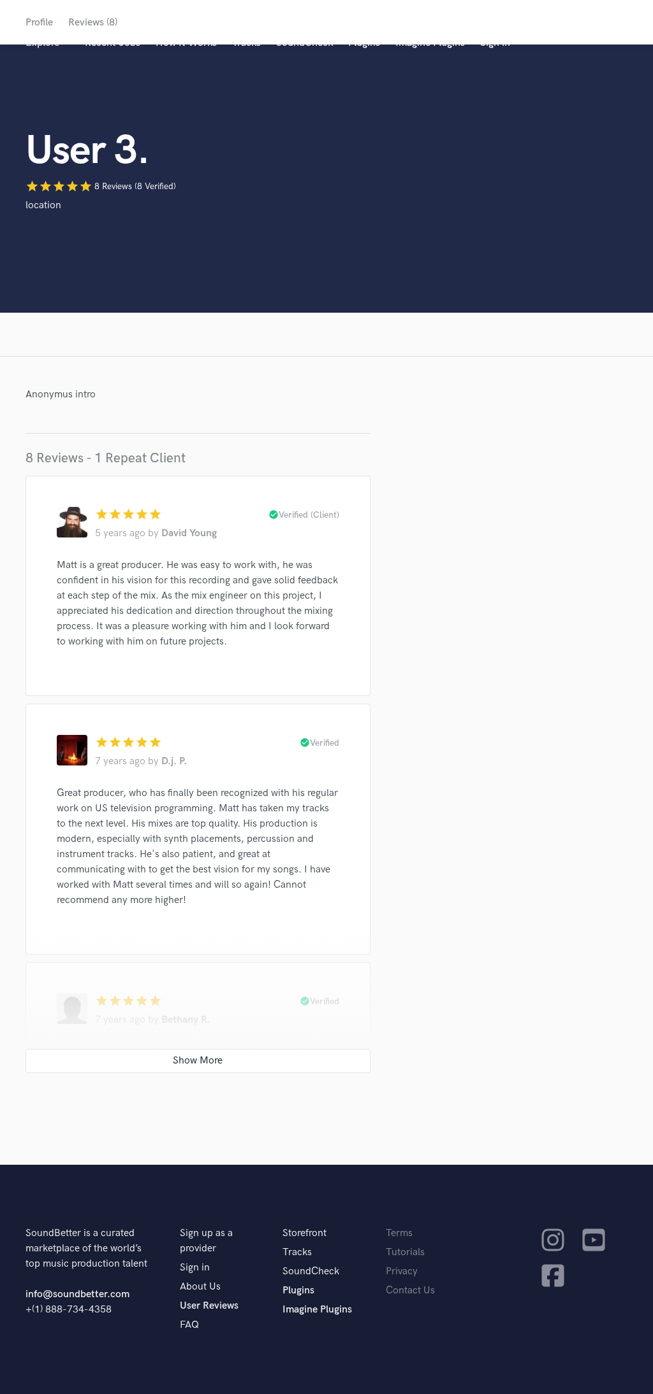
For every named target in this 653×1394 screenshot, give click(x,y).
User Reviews (209, 1306)
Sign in (195, 1268)
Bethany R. (185, 1020)
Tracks (297, 1252)
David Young (189, 533)
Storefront (304, 1233)
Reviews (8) (92, 23)
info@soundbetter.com (77, 1294)
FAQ (189, 1325)
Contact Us (410, 1290)
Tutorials (405, 1252)
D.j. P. (174, 761)
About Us (200, 1287)
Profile (39, 23)
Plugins (298, 1290)
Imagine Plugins (317, 1310)
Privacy (402, 1271)
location (43, 205)
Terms (399, 1233)
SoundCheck (310, 1271)
